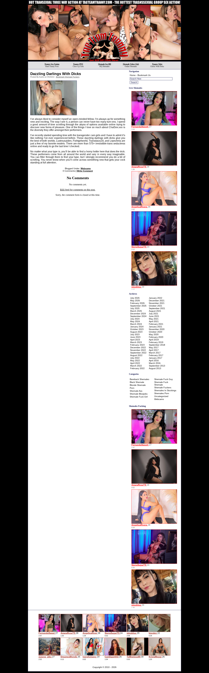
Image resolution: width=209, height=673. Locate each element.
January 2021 (155, 326)
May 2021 (154, 319)
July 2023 (135, 334)
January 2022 (155, 298)
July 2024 (135, 319)
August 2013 (155, 368)
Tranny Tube (157, 64)
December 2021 (156, 300)
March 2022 (136, 365)
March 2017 (154, 352)
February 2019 (156, 342)
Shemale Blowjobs (138, 394)
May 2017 (154, 347)
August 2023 (136, 332)
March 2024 (136, 324)
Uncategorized (161, 396)
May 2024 (135, 321)
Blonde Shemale (138, 385)
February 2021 (156, 324)
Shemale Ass (136, 391)
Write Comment (85, 171)
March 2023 (136, 342)
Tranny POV (78, 64)
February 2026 (137, 303)
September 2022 (138, 352)
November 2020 (156, 329)
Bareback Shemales (139, 379)
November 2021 (156, 303)
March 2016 (154, 363)
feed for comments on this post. (77, 189)
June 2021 (154, 316)
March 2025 (136, 311)
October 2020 (155, 332)
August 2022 (136, 355)
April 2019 (154, 339)
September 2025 (138, 306)
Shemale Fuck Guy (163, 379)
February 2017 (156, 355)
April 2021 (154, 321)
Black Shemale (137, 382)
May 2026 (135, 300)
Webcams (86, 168)
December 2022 (138, 347)
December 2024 (138, 313)
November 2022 (138, 350)
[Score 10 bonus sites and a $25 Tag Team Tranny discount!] (104, 60)
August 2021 (155, 311)
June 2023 (135, 337)
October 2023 (137, 329)
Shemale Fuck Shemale (161, 383)
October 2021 (155, 306)
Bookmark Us (144, 75)
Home (133, 75)
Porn (132, 388)
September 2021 (157, 308)
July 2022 (135, 358)
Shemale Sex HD (104, 64)
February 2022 (137, 368)
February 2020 (156, 337)
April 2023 (135, 339)
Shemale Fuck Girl (139, 396)
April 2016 (154, 360)
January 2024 (137, 326)
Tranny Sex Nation (52, 64)
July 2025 (135, 308)
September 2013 (157, 365)
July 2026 (135, 298)
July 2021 (153, 313)
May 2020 (154, 334)
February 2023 (137, 345)
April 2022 (135, 363)
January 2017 (155, 358)
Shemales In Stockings (165, 390)
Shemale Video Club (131, 64)
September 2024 (138, 316)
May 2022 (135, 360)
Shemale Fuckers (162, 387)
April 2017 (154, 350)
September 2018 (157, 345)
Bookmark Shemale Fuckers (67, 77)
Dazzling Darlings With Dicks (55, 74)
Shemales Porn (161, 393)
